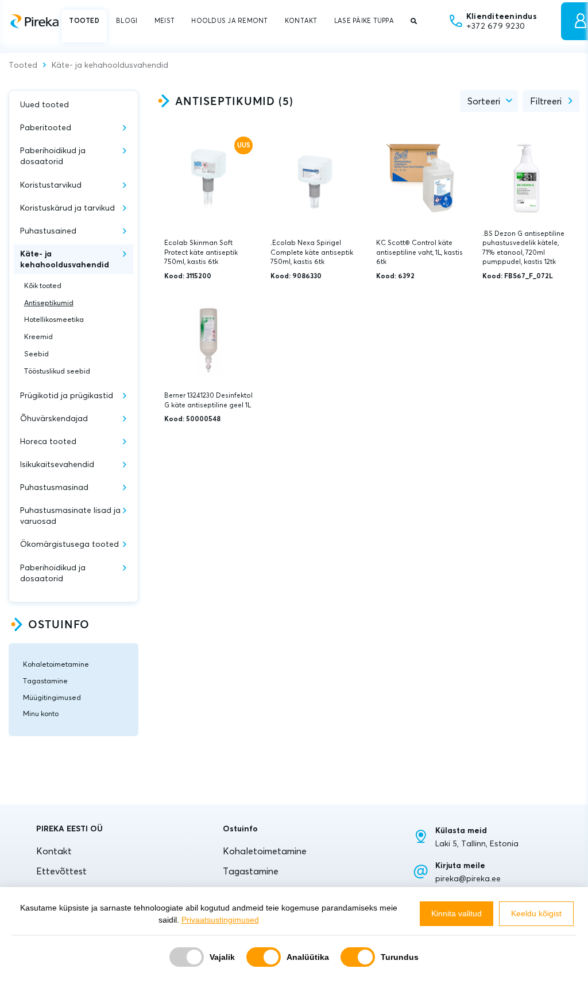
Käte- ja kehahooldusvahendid (110, 65)
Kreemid (38, 336)
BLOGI (126, 21)
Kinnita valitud (456, 913)
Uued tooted (44, 104)
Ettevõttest (61, 871)
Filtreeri (546, 101)
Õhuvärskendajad (54, 418)
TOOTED (84, 21)
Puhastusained (48, 230)
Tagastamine (45, 680)
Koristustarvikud (51, 185)
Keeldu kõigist (536, 913)
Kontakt (54, 851)
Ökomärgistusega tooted (69, 544)
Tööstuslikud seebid (57, 371)
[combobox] (489, 101)
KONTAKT (301, 21)
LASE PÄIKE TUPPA (364, 21)
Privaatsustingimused (220, 919)
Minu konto (41, 713)
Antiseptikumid (49, 302)
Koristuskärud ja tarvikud (67, 208)
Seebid (36, 353)
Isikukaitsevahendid (57, 464)
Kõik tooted (42, 285)
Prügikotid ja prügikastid (66, 395)
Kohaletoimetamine (56, 664)
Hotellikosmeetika (54, 319)
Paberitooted (45, 127)
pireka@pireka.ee (468, 878)
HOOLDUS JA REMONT (229, 21)
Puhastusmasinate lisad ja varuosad (70, 515)
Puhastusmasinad (54, 487)
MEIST (164, 21)
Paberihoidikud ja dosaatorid (53, 155)
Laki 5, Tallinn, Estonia (477, 843)
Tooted (23, 65)
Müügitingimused (52, 697)
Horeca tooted (48, 441)
